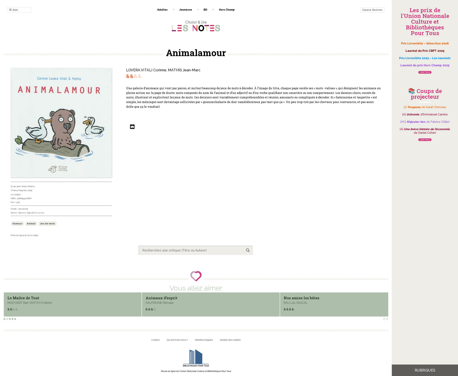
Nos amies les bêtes (163, 298)
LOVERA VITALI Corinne (146, 70)
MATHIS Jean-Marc (184, 70)
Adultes (162, 9)
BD (205, 9)
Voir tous (425, 72)
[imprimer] (132, 127)
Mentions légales (204, 340)
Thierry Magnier (18, 190)
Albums (22, 212)
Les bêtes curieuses (301, 298)
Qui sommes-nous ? (177, 340)
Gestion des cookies (230, 340)
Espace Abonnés (372, 9)
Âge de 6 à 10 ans (35, 212)
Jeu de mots (47, 223)
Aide (15, 9)
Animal (31, 223)
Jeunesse (185, 9)
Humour (17, 223)
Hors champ (227, 9)
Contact (155, 340)
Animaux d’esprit (23, 298)
